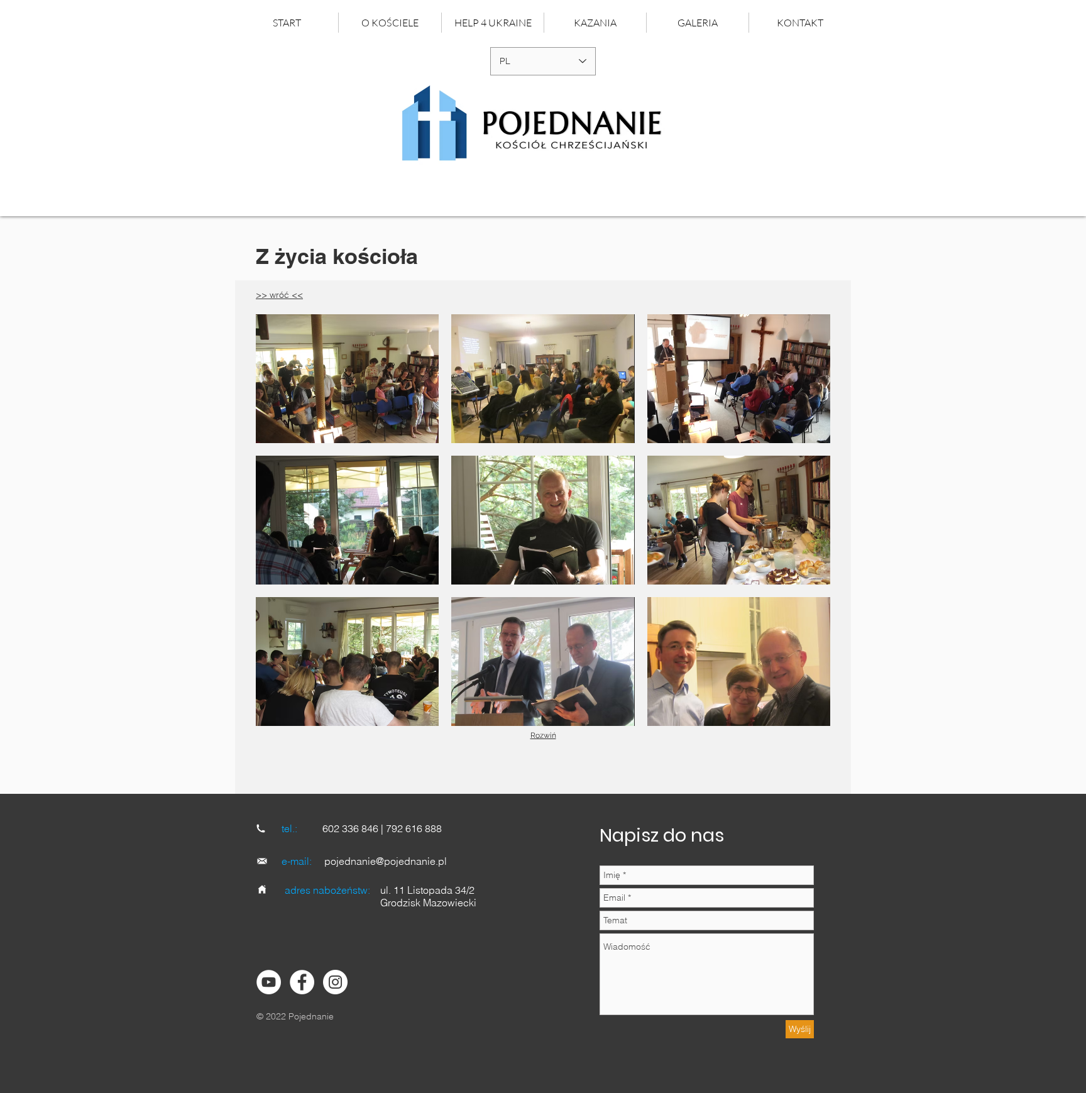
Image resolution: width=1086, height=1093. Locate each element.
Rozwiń (543, 735)
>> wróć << (279, 294)
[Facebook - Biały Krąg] (302, 982)
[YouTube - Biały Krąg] (268, 982)
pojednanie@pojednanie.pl (385, 861)
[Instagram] (335, 982)
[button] (595, 23)
